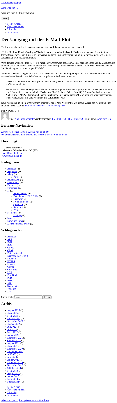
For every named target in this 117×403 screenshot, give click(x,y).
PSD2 (10, 280)
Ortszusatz (12, 269)
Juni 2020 (12, 357)
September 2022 (15, 321)
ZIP (9, 291)
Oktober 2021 (14, 340)
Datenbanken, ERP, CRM (25, 196)
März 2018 (12, 370)
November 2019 (15, 365)
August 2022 (13, 324)
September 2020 (15, 351)
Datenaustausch (14, 253)
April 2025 (12, 313)
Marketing (12, 212)
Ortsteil (10, 267)
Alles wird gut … (9, 7)
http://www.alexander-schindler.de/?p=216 (45, 105)
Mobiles (11, 218)
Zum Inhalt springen (11, 2)
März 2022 (12, 332)
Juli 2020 (11, 354)
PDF (9, 272)
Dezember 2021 (15, 337)
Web (15, 210)
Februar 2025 (13, 318)
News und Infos (15, 221)
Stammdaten (13, 286)
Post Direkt (12, 275)
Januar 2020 (13, 359)
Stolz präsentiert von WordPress (34, 400)
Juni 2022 (12, 329)
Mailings (17, 215)
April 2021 (12, 346)
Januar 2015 (13, 376)
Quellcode (18, 204)
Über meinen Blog (16, 26)
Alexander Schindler (25, 119)
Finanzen (11, 185)
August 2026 (13, 310)
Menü (4, 18)
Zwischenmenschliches (18, 223)
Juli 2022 (11, 326)
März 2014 (12, 379)
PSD (9, 278)
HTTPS (11, 261)
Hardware (18, 199)
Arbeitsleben (13, 179)
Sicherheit (18, 207)
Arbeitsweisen (104, 119)
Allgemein (12, 171)
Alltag (10, 174)
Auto (15, 177)
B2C (9, 245)
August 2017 (13, 373)
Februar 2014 (13, 381)
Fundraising (13, 188)
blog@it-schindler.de (12, 153)
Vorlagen (11, 289)
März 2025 (12, 315)
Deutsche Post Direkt (17, 256)
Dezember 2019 (15, 362)
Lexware (11, 264)
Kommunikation (21, 201)
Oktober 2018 (14, 368)
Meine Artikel (14, 23)
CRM (10, 250)
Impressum (12, 32)
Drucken (11, 258)
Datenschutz (13, 182)
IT (8, 190)
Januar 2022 (13, 335)
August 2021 (13, 343)
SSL (9, 283)
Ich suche (11, 29)
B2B (9, 242)
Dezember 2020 (15, 348)
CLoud (10, 247)
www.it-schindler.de (12, 156)
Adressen (11, 168)
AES (9, 239)
